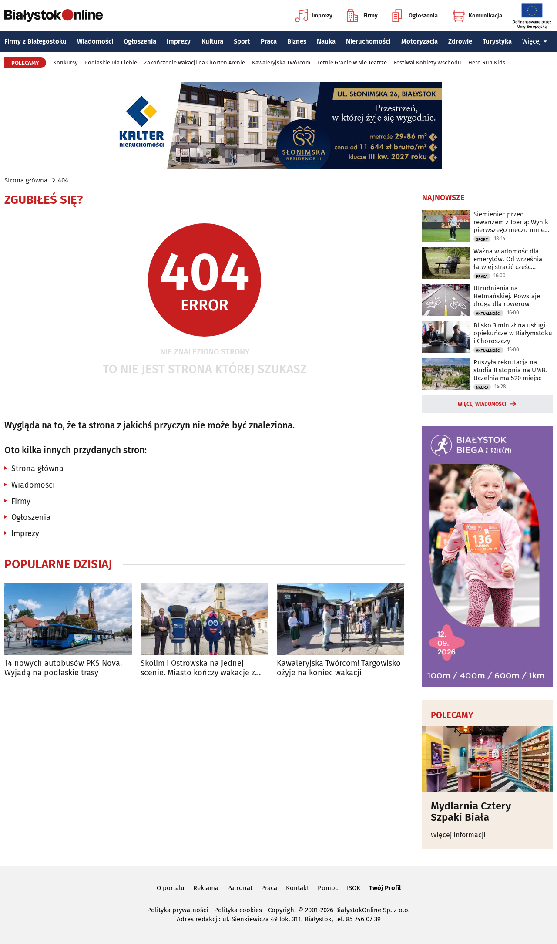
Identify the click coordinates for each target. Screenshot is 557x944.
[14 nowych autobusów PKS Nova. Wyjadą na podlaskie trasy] (68, 619)
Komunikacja (485, 15)
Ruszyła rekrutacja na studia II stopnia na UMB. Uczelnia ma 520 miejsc (510, 370)
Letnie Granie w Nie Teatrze (352, 62)
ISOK (353, 888)
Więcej (531, 41)
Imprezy (322, 15)
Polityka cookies (238, 910)
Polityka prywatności (177, 910)
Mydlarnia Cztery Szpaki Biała (471, 811)
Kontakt (297, 888)
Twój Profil (385, 888)
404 (63, 180)
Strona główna (25, 180)
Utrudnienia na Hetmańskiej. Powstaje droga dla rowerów (506, 296)
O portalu (171, 888)
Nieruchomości (368, 41)
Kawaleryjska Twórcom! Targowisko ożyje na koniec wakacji (339, 668)
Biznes (296, 41)
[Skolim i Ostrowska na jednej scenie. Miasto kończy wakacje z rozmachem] (204, 619)
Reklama (205, 888)
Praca (269, 41)
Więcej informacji (458, 835)
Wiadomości (95, 41)
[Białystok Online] (53, 15)
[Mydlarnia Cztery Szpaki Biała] (487, 759)
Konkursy (65, 62)
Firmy (370, 15)
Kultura (212, 41)
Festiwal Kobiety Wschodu (427, 62)
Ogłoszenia (423, 15)
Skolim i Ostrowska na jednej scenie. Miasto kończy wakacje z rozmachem (198, 668)
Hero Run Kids (486, 62)
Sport (242, 41)
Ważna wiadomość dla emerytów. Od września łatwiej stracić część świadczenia (507, 259)
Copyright (282, 910)
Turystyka (497, 41)
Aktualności (488, 313)
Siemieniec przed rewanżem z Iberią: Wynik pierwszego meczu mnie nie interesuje (510, 222)
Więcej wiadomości (482, 404)
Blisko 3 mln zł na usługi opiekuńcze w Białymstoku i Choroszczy (512, 333)
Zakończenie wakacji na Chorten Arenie (194, 62)
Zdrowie (460, 41)
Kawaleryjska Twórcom (281, 62)
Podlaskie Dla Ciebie (110, 62)
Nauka (326, 41)
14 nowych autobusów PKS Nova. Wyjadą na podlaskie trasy (63, 668)
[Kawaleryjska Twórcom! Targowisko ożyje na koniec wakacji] (340, 619)
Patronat (239, 888)
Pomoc (328, 888)
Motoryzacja (419, 41)
